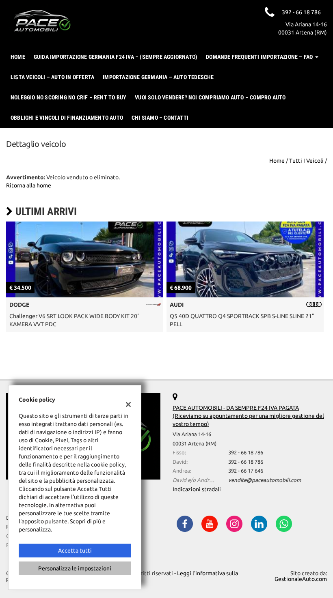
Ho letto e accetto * (231, 321)
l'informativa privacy (253, 321)
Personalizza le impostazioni (74, 568)
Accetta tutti (75, 550)
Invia (245, 358)
